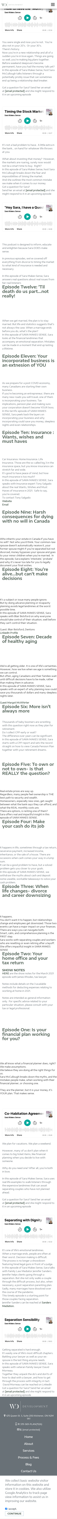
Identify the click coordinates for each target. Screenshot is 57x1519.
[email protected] (15, 1203)
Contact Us (28, 1471)
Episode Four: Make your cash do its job (23, 823)
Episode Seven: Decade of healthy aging (27, 639)
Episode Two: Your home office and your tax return (25, 958)
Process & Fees (28, 1457)
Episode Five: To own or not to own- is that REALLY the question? (28, 769)
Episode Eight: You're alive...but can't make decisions (25, 574)
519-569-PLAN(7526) (31, 1424)
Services (28, 1450)
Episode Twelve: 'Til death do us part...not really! (25, 291)
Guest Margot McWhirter (14, 702)
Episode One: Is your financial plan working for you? (26, 1034)
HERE (6, 973)
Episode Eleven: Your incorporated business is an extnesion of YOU (28, 360)
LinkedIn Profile (9, 632)
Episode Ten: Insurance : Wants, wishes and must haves (28, 437)
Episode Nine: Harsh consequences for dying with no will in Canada (27, 516)
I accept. (12, 1508)
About (28, 1443)
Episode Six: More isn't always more (26, 708)
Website (7, 501)
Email (5, 504)
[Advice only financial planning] (28, 1406)
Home (28, 1436)
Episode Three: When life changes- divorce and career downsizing (26, 891)
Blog (28, 1464)
